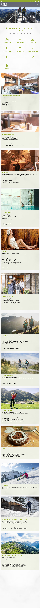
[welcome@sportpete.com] (35, 1)
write (18, 307)
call (15, 307)
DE (2, 1)
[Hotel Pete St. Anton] (20, 11)
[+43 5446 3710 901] (38, 1)
